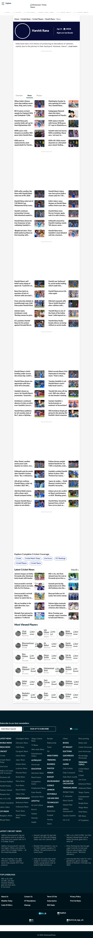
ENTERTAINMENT (23, 798)
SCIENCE (50, 785)
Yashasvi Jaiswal (6, 790)
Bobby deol (82, 743)
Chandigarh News (22, 739)
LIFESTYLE (35, 801)
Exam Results (36, 792)
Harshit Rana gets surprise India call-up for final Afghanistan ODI (23, 123)
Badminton (51, 811)
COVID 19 (67, 760)
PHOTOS (50, 768)
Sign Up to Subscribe (39, 729)
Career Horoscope (85, 747)
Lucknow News (21, 768)
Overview (19, 96)
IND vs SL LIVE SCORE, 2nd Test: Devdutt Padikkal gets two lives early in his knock (8, 883)
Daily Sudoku (68, 768)
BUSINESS (51, 764)
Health (33, 822)
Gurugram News (22, 751)
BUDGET (50, 777)
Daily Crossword (69, 773)
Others (65, 739)
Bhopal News (5, 820)
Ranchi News (21, 790)
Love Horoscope (84, 751)
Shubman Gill (5, 777)
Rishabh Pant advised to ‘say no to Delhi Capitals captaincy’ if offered (23, 616)
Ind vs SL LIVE (5, 799)
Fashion (34, 814)
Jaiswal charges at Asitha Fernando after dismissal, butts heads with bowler (23, 576)
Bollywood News (22, 802)
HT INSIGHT (67, 747)
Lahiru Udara (5, 807)
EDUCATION (36, 769)
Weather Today (6, 901)
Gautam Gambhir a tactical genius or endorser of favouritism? (57, 403)
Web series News (37, 749)
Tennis (49, 824)
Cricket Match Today (32, 558)
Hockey (50, 820)
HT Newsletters (30, 901)
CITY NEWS (4, 811)
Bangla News (83, 803)
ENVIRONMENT (53, 781)
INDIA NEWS (5, 747)
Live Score (48, 558)
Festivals (34, 818)
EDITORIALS (52, 794)
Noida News (20, 777)
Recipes (50, 739)
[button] (6, 3)
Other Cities (20, 794)
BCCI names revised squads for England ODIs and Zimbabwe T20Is (23, 113)
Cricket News (26, 19)
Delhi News (20, 747)
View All (74, 570)
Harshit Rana (50, 19)
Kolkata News (21, 764)
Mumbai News (21, 773)
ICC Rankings (60, 558)
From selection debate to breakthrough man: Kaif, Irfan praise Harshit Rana (23, 303)
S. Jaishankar (67, 796)
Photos (39, 96)
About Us (4, 897)
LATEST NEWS (5, 739)
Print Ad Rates (75, 901)
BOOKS (66, 743)
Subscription (52, 901)
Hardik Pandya (5, 786)
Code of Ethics (6, 905)
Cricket (18, 558)
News (29, 96)
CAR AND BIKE (53, 798)
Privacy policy (75, 897)
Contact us (28, 897)
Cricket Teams (36, 563)
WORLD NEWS (6, 743)
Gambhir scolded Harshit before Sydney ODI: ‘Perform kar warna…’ (57, 474)
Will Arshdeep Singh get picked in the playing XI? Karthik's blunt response (57, 413)
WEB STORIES (52, 756)
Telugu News (83, 807)
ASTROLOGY (36, 760)
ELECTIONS (67, 751)
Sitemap (27, 905)
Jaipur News (20, 760)
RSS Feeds (51, 905)
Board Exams (36, 777)
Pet (48, 751)
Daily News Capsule (8, 729)
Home (16, 19)
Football (50, 815)
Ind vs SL (66, 820)
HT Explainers (83, 820)
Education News (37, 797)
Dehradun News (22, 743)
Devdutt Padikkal (6, 782)
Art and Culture (37, 805)
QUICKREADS (68, 756)
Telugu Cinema (83, 792)
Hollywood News (22, 807)
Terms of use (52, 897)
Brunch (34, 809)
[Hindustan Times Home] (41, 6)
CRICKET (3, 751)
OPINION (50, 790)
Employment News (38, 788)
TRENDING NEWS (70, 788)
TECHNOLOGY (53, 802)
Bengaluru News (6, 816)
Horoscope (35, 765)
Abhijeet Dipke (68, 792)
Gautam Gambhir (69, 816)
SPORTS (50, 807)
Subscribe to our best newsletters (14, 723)
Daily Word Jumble (70, 777)
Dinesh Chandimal (7, 803)
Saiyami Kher (68, 805)
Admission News (37, 773)
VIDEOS (50, 773)
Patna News (20, 781)
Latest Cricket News (11, 831)
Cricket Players (37, 19)
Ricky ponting (83, 739)
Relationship (51, 743)
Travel (49, 747)
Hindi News (82, 812)
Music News (20, 811)
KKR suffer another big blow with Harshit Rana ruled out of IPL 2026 (23, 193)
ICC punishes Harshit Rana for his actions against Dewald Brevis (22, 323)
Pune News (20, 785)
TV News (34, 745)
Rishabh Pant (5, 794)
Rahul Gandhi (68, 801)
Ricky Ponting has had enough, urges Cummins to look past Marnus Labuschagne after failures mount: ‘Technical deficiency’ (77, 850)
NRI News (82, 816)
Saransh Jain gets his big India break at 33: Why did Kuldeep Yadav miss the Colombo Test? (45, 837)
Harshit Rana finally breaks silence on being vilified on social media (57, 323)
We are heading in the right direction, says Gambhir (22, 606)
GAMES (66, 764)
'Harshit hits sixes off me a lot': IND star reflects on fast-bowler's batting (57, 393)
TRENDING (51, 760)
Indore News (20, 756)
